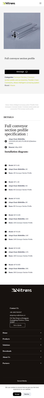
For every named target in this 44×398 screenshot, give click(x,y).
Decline (26, 394)
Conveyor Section (20, 77)
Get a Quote (17, 325)
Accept (17, 394)
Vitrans (12, 85)
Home (7, 105)
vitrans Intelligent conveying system (26, 83)
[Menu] (40, 3)
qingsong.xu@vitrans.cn (17, 315)
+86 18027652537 (16, 312)
